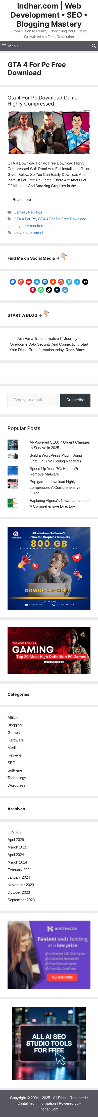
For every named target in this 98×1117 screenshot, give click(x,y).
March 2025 (17, 847)
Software (15, 770)
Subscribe (75, 400)
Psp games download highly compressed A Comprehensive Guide (55, 487)
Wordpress (17, 785)
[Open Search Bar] (94, 46)
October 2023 (19, 892)
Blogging (15, 725)
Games (20, 212)
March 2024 (17, 862)
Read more (22, 199)
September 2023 (21, 900)
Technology (17, 778)
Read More (75, 350)
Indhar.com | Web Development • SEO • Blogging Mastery (49, 14)
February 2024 (19, 870)
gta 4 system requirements (30, 226)
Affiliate (13, 717)
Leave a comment (28, 232)
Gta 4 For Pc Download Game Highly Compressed (43, 101)
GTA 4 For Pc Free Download (62, 219)
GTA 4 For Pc (25, 219)
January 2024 (19, 877)
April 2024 (16, 855)
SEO (12, 763)
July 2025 (15, 832)
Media (13, 748)
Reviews (35, 212)
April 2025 (16, 839)
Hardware (16, 740)
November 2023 (21, 885)
